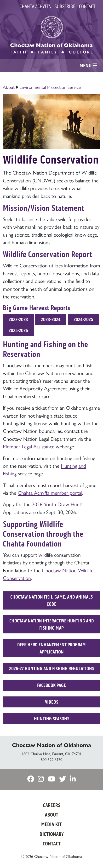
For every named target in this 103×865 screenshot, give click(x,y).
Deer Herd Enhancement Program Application (51, 648)
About (9, 87)
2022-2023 (18, 319)
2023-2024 (51, 319)
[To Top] (92, 852)
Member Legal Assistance (28, 446)
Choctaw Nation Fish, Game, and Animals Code (51, 600)
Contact (87, 6)
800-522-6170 (51, 759)
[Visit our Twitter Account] (62, 779)
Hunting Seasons (51, 719)
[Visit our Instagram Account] (41, 779)
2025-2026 (18, 330)
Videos (51, 702)
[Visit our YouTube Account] (51, 779)
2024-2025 (83, 319)
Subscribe (65, 6)
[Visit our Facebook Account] (30, 779)
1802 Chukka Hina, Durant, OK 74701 (51, 753)
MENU (86, 66)
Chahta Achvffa (35, 6)
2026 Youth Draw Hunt (56, 504)
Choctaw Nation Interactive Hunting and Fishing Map (51, 624)
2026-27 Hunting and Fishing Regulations (51, 668)
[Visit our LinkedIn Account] (73, 779)
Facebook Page (51, 685)
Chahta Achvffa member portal (50, 492)
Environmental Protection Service (50, 87)
